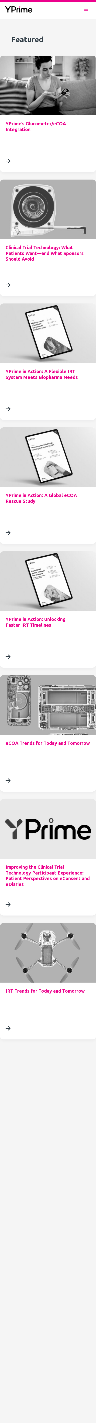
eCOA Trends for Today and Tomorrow (48, 743)
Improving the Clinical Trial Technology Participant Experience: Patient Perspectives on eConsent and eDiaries (48, 875)
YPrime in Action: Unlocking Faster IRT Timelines (35, 622)
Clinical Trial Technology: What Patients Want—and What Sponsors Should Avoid (45, 253)
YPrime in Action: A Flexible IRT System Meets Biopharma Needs (42, 374)
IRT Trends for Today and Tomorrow (45, 991)
